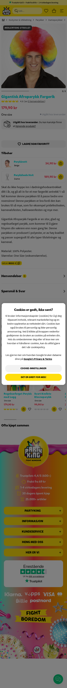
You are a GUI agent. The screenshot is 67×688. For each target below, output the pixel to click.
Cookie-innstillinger (33, 368)
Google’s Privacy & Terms (38, 358)
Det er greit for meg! (33, 377)
